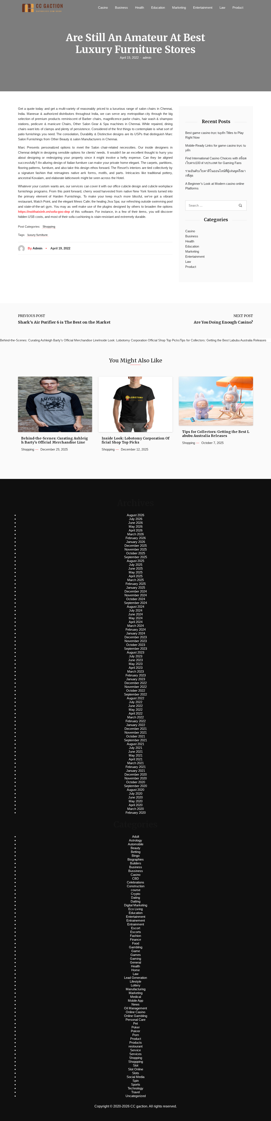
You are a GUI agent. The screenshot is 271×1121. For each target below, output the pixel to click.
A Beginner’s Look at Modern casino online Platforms (214, 186)
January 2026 (135, 542)
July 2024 (135, 610)
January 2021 (135, 770)
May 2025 (135, 572)
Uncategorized (136, 1096)
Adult (135, 836)
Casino (103, 7)
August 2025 (135, 561)
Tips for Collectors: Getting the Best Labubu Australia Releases (215, 434)
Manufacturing (135, 989)
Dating (135, 897)
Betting (135, 852)
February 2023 (136, 675)
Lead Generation (135, 977)
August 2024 (135, 606)
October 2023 (135, 645)
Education (158, 7)
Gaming (135, 958)
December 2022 (135, 683)
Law (222, 7)
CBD (135, 878)
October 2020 (135, 782)
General (135, 962)
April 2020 (135, 805)
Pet (135, 1023)
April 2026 (135, 530)
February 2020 (136, 812)
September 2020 (135, 786)
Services (135, 1054)
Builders (135, 863)
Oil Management (135, 1008)
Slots (135, 1073)
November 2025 (135, 549)
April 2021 (135, 759)
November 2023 (135, 641)
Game (135, 951)
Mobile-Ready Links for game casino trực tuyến (215, 148)
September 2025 (135, 557)
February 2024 (136, 629)
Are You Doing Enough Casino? (223, 322)
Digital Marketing (135, 905)
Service (135, 1050)
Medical (135, 997)
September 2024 (135, 603)
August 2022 (135, 698)
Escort (135, 928)
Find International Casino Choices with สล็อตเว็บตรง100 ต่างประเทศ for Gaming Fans (216, 160)
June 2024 (135, 614)
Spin (136, 1080)
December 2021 (135, 728)
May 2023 (135, 664)
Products (135, 1042)
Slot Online (135, 1069)
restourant (135, 1046)
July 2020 (135, 793)
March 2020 (135, 809)
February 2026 (136, 538)
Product (237, 7)
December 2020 (135, 774)
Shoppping (135, 1061)
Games (135, 955)
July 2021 (135, 748)
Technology (135, 1088)
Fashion (135, 935)
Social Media (135, 1077)
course (135, 890)
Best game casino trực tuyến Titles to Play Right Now (214, 135)
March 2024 (135, 625)
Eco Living (135, 909)
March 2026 (135, 534)
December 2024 (135, 591)
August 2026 (135, 515)
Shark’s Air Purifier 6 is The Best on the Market (64, 322)
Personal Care (135, 1019)
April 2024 (135, 622)
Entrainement (135, 920)
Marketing (179, 7)
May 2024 (135, 618)
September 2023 (135, 648)
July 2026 (135, 519)
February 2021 (136, 767)
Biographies (135, 859)
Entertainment (202, 7)
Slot (135, 1065)
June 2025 (135, 568)
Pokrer (135, 1031)
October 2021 (135, 736)
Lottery (135, 985)
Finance (135, 939)
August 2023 (135, 652)
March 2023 (135, 671)
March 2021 (135, 763)
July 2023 (135, 656)
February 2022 (136, 721)
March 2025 (135, 580)
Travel (135, 1092)
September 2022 (135, 694)
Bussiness (135, 871)
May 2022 (135, 709)
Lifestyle (135, 981)
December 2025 (135, 545)
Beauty (135, 848)
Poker (135, 1027)
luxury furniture (38, 234)
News (135, 1004)
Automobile (135, 844)
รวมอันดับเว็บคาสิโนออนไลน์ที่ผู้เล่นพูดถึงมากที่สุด (215, 173)
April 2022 (135, 713)
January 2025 (135, 587)
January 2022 (135, 725)
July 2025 (135, 564)
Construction (135, 886)
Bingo (136, 855)
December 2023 (135, 637)
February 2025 (136, 584)
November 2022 (135, 686)
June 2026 (135, 522)
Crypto (135, 894)
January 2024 (135, 633)
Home (135, 970)
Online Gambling (135, 1016)
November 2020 (135, 778)
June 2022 (135, 706)
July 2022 (135, 702)
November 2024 (135, 595)
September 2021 (135, 740)
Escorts (135, 932)
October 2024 (135, 599)
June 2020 (135, 797)
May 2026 (135, 526)
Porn (135, 1035)
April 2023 (135, 667)
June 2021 (135, 751)
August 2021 (135, 744)
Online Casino (135, 1012)
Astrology (135, 840)
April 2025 (135, 576)
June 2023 (135, 660)
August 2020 (135, 789)
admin (147, 57)
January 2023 (135, 679)
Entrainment (135, 924)
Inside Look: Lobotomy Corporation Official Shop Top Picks (135, 440)
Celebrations (135, 882)
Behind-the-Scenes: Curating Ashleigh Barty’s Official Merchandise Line (54, 440)
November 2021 (135, 732)
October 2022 (135, 690)
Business (121, 7)
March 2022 (135, 717)
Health (139, 7)
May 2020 (135, 801)
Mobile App (135, 1000)
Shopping (49, 226)
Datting (135, 901)
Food (135, 943)
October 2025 (135, 553)
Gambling (135, 947)
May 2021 (135, 755)
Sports (135, 1084)
